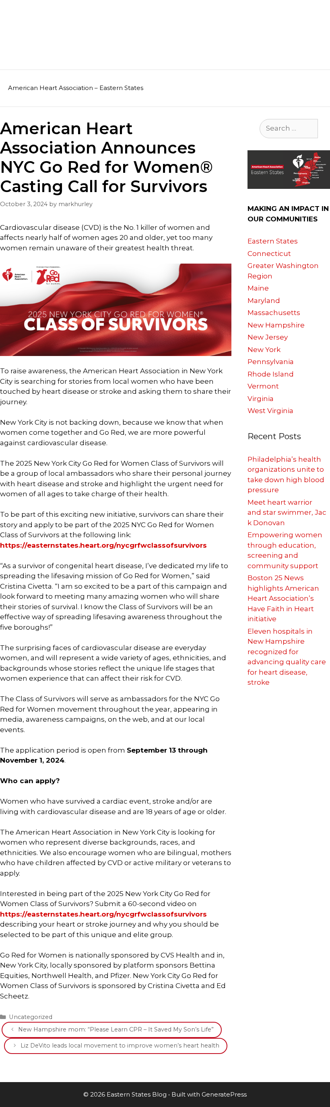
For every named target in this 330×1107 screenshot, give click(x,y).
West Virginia (270, 411)
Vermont (263, 386)
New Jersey (268, 337)
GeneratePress (224, 1094)
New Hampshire (276, 325)
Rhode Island (271, 374)
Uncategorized (30, 1017)
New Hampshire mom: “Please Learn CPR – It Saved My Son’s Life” (116, 1029)
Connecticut (269, 254)
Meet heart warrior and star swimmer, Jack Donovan (287, 512)
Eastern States (273, 241)
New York (264, 350)
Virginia (261, 399)
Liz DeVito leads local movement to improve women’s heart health (120, 1045)
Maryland (264, 301)
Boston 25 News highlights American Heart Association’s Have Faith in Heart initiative (283, 598)
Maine (258, 288)
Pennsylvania (271, 362)
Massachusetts (274, 313)
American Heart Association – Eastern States (75, 88)
